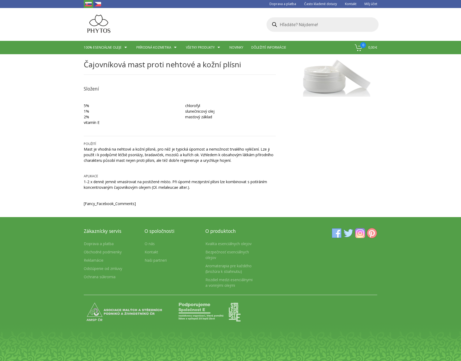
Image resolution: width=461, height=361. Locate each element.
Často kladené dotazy (320, 4)
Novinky (236, 47)
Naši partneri (156, 260)
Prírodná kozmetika (153, 47)
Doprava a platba (282, 4)
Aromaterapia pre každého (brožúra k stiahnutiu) (228, 268)
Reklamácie (94, 260)
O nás (150, 243)
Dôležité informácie (268, 47)
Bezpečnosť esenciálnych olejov (227, 254)
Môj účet (370, 4)
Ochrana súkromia (100, 276)
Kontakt (350, 4)
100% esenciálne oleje (103, 47)
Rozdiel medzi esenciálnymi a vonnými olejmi (229, 282)
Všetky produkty (200, 47)
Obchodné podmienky (103, 251)
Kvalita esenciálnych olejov (228, 243)
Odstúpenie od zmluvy (103, 268)
